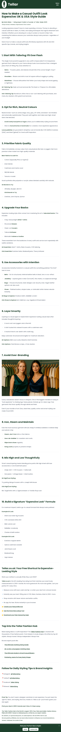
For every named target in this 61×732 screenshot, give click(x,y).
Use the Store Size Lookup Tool (14, 611)
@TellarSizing (15, 678)
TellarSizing (14, 686)
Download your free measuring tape (16, 615)
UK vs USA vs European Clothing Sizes (17, 649)
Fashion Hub (33, 729)
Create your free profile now (13, 607)
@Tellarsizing (15, 674)
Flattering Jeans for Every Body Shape (17, 657)
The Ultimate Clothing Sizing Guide (16, 645)
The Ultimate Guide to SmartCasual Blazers (19, 653)
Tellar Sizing (15, 682)
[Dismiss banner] (59, 725)
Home (25, 729)
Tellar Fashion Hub (37, 632)
